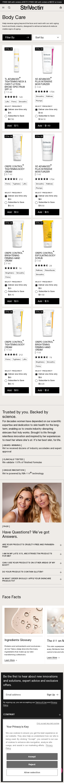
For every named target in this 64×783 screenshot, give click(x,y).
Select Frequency (13, 106)
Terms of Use (41, 702)
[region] (32, 750)
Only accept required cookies (48, 723)
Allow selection (32, 772)
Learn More (10, 660)
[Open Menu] (3, 7)
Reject (32, 764)
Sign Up (51, 694)
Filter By (9, 37)
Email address (13, 694)
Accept (32, 756)
